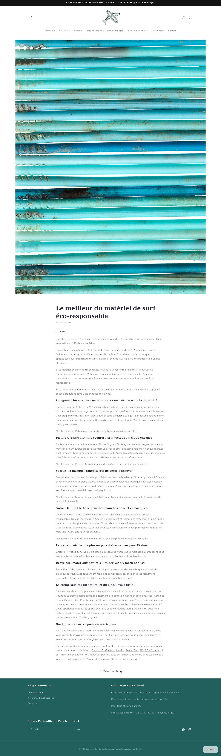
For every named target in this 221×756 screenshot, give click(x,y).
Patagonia (63, 400)
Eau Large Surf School (95, 749)
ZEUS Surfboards (149, 650)
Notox (95, 514)
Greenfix (61, 552)
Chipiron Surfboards (103, 650)
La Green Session (119, 635)
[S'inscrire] (78, 729)
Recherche (33, 703)
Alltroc (123, 358)
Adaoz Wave (76, 569)
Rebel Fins (62, 569)
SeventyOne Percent (143, 604)
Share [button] (62, 331)
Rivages (71, 552)
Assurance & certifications (41, 697)
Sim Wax (82, 552)
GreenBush (124, 604)
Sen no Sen (132, 650)
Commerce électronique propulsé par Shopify (124, 749)
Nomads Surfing (97, 569)
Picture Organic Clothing (112, 444)
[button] (31, 17)
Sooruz (92, 481)
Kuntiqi (120, 650)
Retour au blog (112, 671)
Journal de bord (36, 692)
